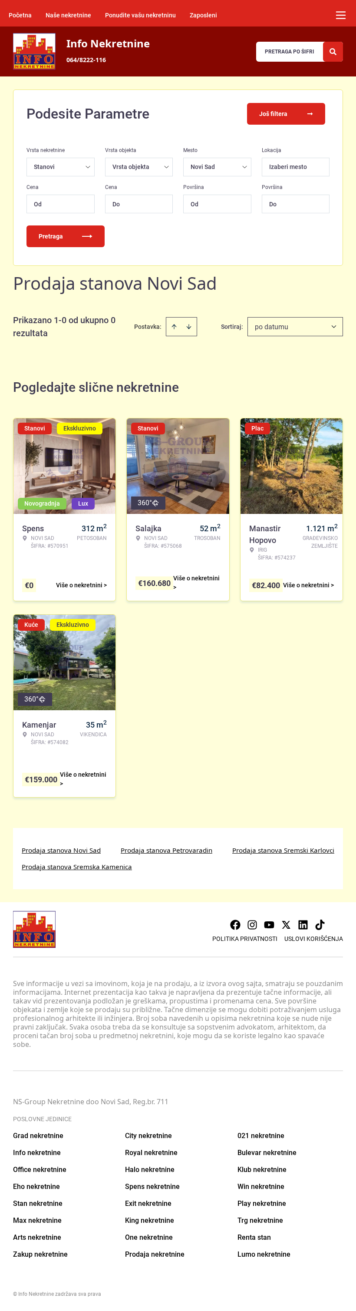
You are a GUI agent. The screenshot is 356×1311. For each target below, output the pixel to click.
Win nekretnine (260, 1186)
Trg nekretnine (260, 1220)
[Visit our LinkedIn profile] (303, 925)
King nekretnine (149, 1220)
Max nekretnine (37, 1220)
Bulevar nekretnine (267, 1153)
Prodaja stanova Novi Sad (61, 850)
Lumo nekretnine (263, 1254)
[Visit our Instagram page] (252, 925)
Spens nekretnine (152, 1186)
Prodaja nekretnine (155, 1254)
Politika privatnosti (244, 938)
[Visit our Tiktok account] (320, 925)
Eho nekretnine (36, 1186)
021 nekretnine (260, 1136)
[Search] (333, 52)
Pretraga (51, 236)
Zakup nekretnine (40, 1254)
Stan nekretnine (38, 1203)
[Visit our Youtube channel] (269, 925)
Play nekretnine (261, 1203)
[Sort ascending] (174, 326)
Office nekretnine (39, 1169)
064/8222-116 (86, 60)
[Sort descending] (188, 326)
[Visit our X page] (286, 925)
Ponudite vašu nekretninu (140, 15)
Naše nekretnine (68, 15)
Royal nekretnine (151, 1153)
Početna (20, 15)
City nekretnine (148, 1136)
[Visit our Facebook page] (235, 925)
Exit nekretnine (148, 1203)
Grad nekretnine (38, 1136)
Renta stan (254, 1237)
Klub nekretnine (262, 1169)
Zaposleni (203, 15)
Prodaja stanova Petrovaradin (166, 850)
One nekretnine (149, 1237)
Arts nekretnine (37, 1237)
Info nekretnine (37, 1153)
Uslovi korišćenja (313, 938)
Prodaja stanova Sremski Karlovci (283, 850)
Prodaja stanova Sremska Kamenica (77, 866)
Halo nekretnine (150, 1169)
